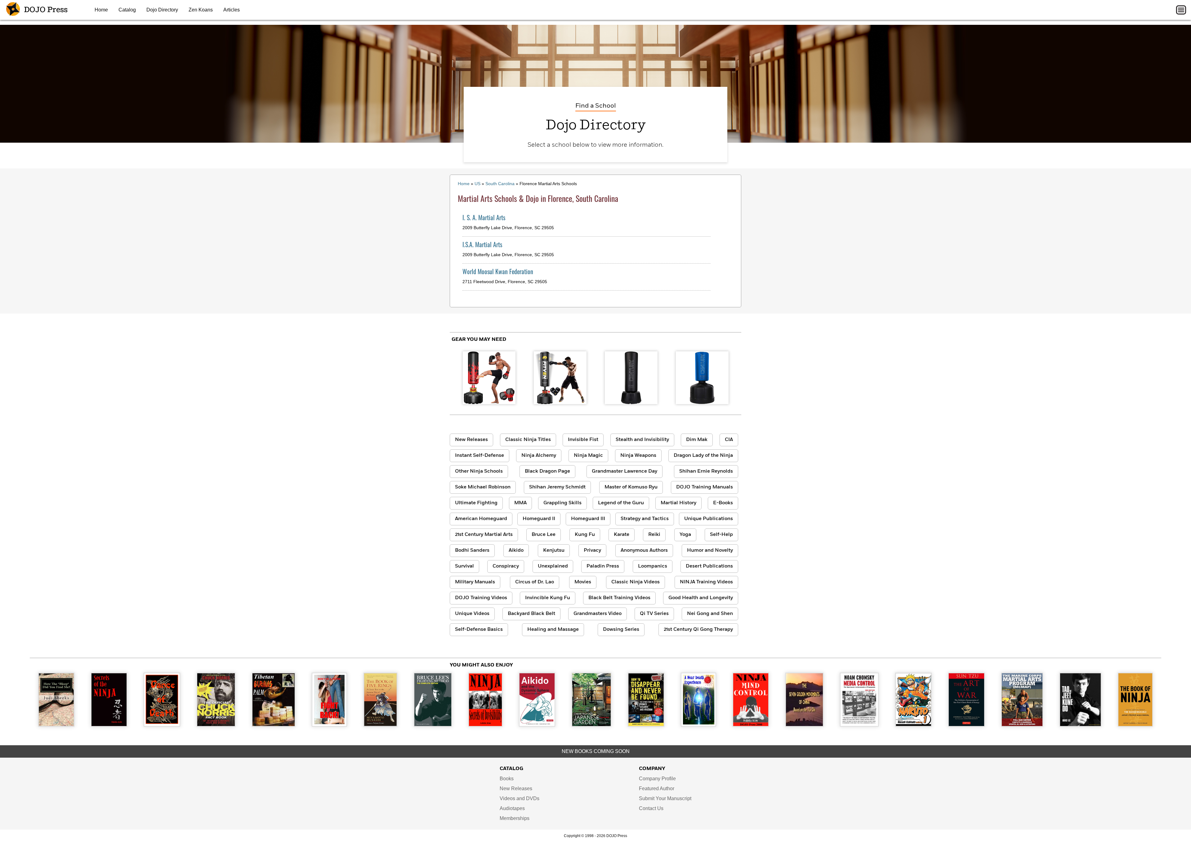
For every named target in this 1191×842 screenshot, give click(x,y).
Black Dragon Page (547, 471)
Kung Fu (585, 534)
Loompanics (652, 566)
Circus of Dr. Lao (534, 582)
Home (101, 9)
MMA (520, 503)
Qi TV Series (654, 613)
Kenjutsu (553, 550)
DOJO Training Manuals (704, 487)
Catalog (127, 9)
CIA (729, 439)
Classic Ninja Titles (528, 439)
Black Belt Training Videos (619, 597)
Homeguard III (588, 518)
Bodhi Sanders (472, 550)
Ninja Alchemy (538, 455)
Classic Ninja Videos (635, 582)
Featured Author (656, 788)
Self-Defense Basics (479, 629)
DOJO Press (45, 10)
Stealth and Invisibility (642, 439)
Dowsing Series (621, 629)
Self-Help (721, 534)
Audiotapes (512, 808)
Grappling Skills (562, 503)
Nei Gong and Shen (710, 613)
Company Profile (657, 778)
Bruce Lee (543, 534)
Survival (464, 566)
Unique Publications (708, 518)
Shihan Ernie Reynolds (706, 471)
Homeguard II (539, 518)
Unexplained (553, 566)
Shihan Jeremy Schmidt (557, 487)
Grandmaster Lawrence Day (624, 471)
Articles (231, 9)
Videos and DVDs (519, 798)
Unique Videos (472, 613)
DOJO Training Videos (481, 597)
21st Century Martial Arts (484, 534)
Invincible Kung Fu (547, 597)
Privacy (592, 550)
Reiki (654, 534)
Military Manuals (475, 582)
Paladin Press (603, 566)
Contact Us (651, 808)
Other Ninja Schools (479, 471)
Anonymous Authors (644, 550)
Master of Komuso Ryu (631, 487)
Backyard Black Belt (531, 613)
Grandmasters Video (597, 613)
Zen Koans (201, 9)
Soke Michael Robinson (483, 487)
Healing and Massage (553, 629)
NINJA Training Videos (706, 582)
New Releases (471, 439)
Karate (621, 534)
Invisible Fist (583, 439)
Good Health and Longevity (700, 597)
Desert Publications (709, 566)
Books (507, 778)
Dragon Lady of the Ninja (703, 455)
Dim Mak (696, 439)
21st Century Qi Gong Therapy (698, 629)
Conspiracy (506, 566)
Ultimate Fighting (476, 503)
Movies (582, 582)
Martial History (678, 503)
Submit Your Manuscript (665, 798)
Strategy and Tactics (645, 518)
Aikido (516, 550)
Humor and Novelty (710, 550)
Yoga (685, 534)
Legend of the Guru (621, 503)
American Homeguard (481, 518)
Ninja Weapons (638, 455)
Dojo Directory (162, 9)
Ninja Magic (588, 455)
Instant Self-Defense (479, 455)
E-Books (723, 503)
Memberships (514, 818)
